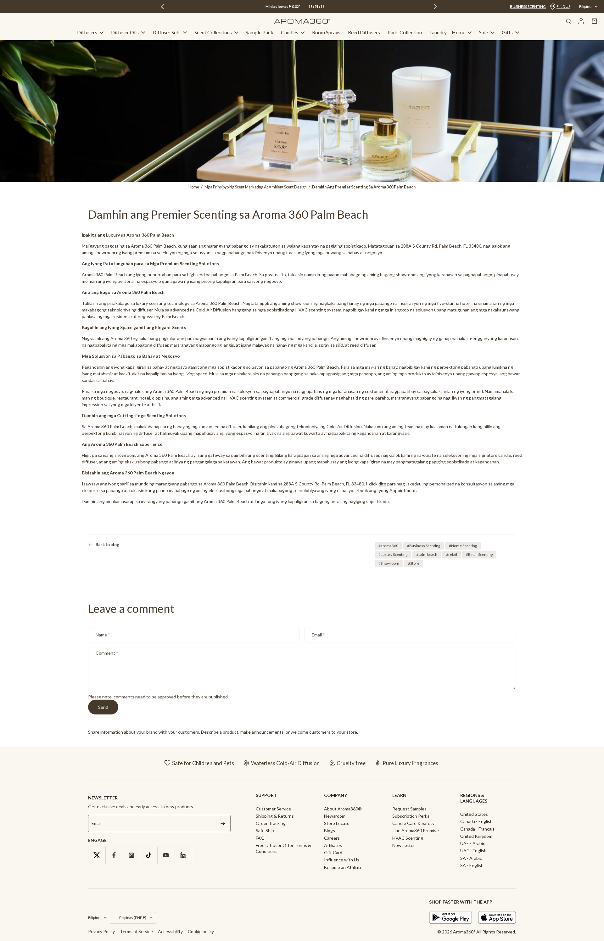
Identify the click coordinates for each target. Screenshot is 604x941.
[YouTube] (166, 855)
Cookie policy (201, 931)
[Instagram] (131, 855)
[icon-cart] (594, 21)
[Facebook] (114, 855)
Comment (107, 653)
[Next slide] (435, 6)
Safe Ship (265, 830)
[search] (568, 21)
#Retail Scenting (479, 554)
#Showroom (388, 563)
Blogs (329, 830)
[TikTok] (148, 855)
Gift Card (333, 852)
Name (103, 634)
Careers (332, 838)
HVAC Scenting (407, 838)
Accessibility (170, 931)
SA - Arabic (471, 858)
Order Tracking (271, 823)
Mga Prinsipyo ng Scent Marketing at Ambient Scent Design (255, 187)
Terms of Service (136, 931)
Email (318, 634)
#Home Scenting (463, 545)
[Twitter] (96, 855)
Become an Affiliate (343, 867)
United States (474, 814)
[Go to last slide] (162, 6)
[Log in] (581, 21)
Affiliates (333, 845)
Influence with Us (341, 859)
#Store (413, 563)
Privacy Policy (101, 931)
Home (193, 187)
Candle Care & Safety (413, 823)
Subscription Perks (410, 816)
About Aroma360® (343, 808)
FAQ (260, 838)
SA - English (472, 865)
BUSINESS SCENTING (528, 6)
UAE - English (473, 850)
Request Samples (409, 808)
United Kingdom (476, 836)
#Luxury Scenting (392, 554)
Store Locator (337, 823)
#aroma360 (388, 545)
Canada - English (476, 821)
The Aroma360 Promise (415, 830)
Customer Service (273, 808)
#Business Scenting (423, 545)
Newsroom (334, 816)
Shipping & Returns (275, 816)
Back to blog (107, 544)
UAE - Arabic (472, 843)
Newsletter (403, 845)
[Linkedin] (183, 855)
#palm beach (426, 554)
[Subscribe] (222, 823)
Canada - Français (477, 829)
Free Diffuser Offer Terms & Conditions (283, 848)
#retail (451, 554)
